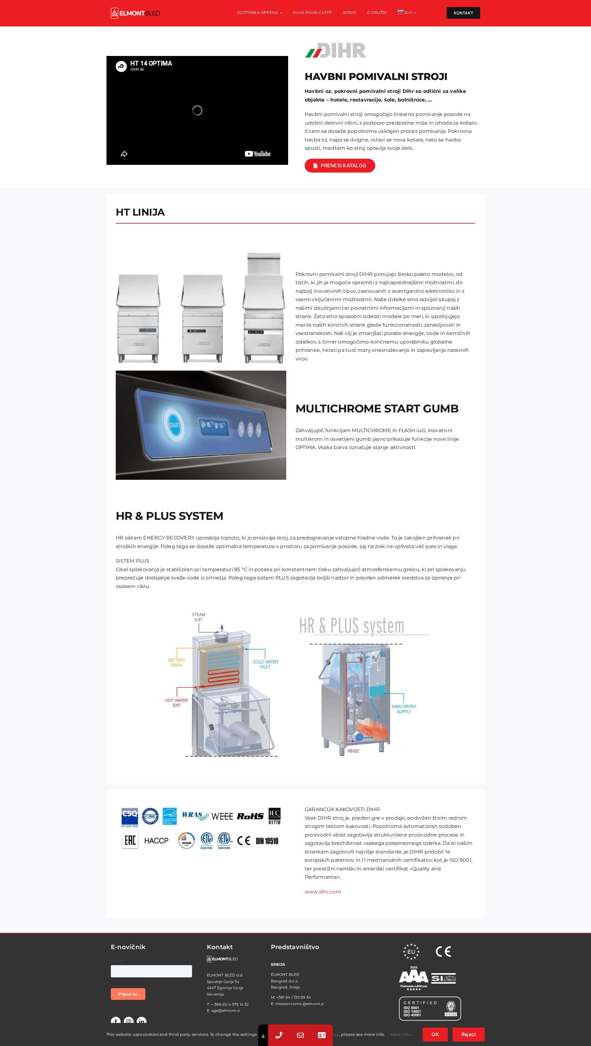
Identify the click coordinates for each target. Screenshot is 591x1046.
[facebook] (116, 1022)
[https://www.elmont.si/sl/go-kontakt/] (322, 1035)
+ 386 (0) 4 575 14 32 (230, 1004)
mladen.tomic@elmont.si (299, 1003)
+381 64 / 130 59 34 (293, 997)
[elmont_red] (135, 10)
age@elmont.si (225, 1010)
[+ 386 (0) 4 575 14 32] (279, 1035)
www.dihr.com (323, 892)
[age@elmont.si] (300, 1035)
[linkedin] (142, 1022)
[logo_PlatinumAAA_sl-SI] (414, 969)
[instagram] (129, 1022)
